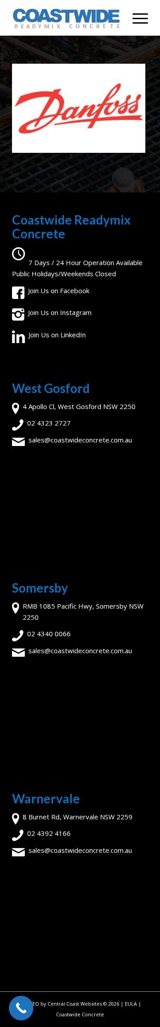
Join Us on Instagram (60, 312)
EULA (131, 1003)
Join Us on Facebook (58, 290)
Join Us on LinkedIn (57, 334)
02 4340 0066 (49, 633)
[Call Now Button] (21, 1008)
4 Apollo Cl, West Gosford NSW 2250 (79, 406)
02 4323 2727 (49, 422)
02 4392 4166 (49, 833)
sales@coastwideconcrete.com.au (80, 439)
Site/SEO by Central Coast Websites (60, 1003)
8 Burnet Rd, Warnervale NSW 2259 (77, 816)
